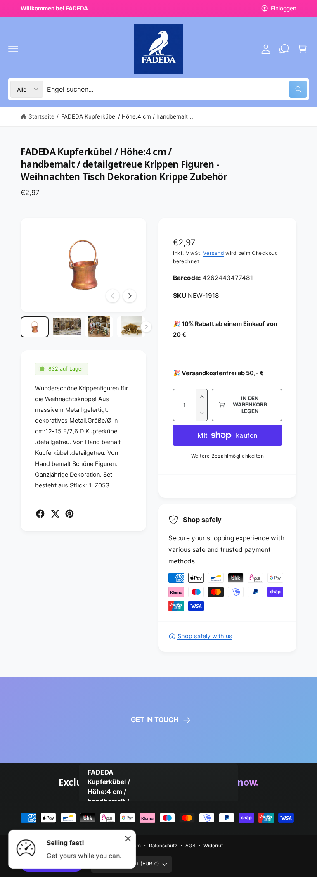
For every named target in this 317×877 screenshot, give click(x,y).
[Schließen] (128, 838)
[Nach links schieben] (112, 295)
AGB (190, 845)
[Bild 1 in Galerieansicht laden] (35, 326)
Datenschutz (163, 845)
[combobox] (177, 89)
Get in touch (154, 719)
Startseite (41, 116)
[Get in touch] (284, 49)
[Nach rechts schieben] (129, 295)
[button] (13, 49)
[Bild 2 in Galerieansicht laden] (67, 326)
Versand (213, 253)
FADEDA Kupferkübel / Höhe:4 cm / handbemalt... (127, 116)
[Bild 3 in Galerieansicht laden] (99, 326)
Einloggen (283, 8)
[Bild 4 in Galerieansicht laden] (131, 326)
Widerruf (213, 845)
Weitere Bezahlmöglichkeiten (227, 456)
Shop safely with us (204, 636)
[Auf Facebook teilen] (40, 514)
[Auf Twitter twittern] (55, 514)
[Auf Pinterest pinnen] (69, 514)
